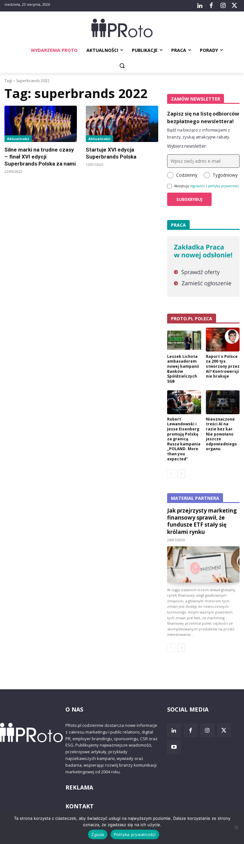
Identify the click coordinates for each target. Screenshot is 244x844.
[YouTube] (174, 747)
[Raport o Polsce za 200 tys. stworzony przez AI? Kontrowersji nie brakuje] (223, 339)
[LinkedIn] (200, 6)
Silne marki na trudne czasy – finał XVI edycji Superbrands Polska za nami (40, 156)
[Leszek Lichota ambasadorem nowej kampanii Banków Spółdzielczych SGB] (184, 339)
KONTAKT (79, 806)
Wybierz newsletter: (187, 146)
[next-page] (181, 474)
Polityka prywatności (135, 834)
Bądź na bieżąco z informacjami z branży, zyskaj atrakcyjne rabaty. (198, 133)
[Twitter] (234, 6)
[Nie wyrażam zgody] (236, 827)
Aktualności (18, 138)
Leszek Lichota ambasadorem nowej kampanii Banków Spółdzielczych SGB (183, 369)
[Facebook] (211, 6)
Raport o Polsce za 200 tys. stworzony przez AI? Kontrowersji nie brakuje (223, 366)
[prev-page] (171, 474)
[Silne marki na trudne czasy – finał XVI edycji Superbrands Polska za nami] (40, 124)
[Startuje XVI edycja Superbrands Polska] (122, 124)
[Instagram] (223, 6)
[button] (122, 65)
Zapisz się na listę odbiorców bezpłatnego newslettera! (203, 117)
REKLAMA (79, 787)
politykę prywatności (223, 186)
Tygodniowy (225, 175)
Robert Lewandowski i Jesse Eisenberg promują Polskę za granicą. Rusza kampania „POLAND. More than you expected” (183, 439)
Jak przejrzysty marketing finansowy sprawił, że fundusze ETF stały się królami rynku (202, 521)
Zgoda (97, 834)
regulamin (197, 186)
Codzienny (186, 175)
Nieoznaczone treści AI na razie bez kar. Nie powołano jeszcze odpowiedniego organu (221, 434)
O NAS (74, 709)
